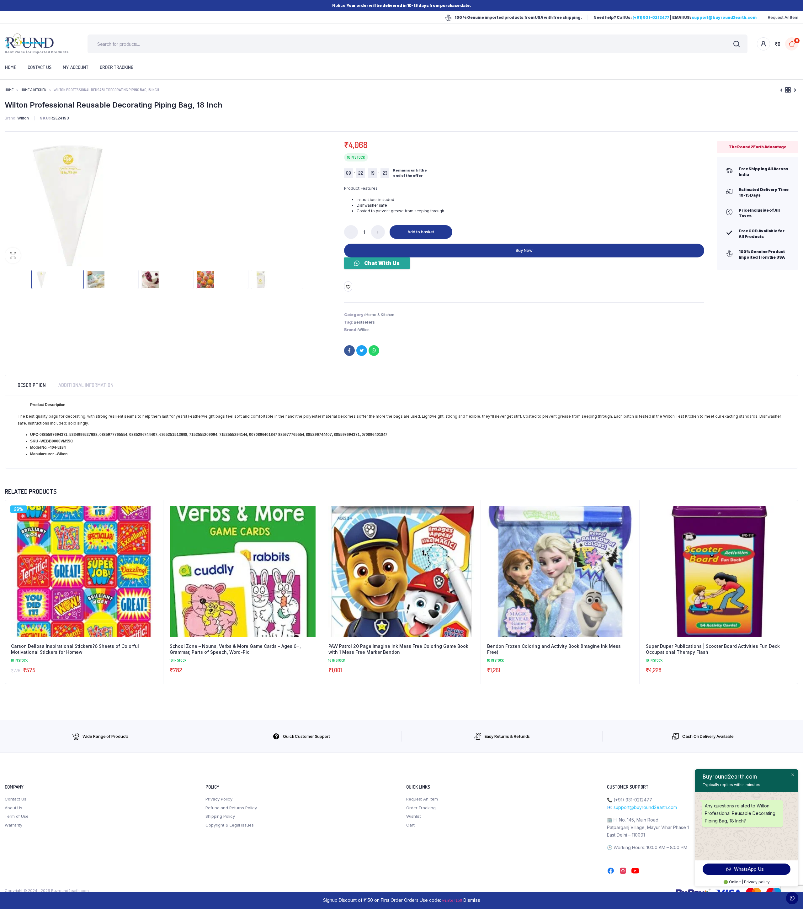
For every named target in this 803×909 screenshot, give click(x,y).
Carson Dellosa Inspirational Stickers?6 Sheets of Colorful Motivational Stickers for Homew (75, 649)
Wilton (364, 329)
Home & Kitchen (33, 89)
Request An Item (783, 17)
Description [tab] (32, 385)
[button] (13, 255)
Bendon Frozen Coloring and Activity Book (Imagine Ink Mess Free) (554, 649)
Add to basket (420, 231)
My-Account (75, 67)
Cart (410, 824)
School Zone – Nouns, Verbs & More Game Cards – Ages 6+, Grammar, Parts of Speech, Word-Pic (235, 649)
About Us (13, 807)
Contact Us (15, 798)
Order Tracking (116, 67)
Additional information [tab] (86, 385)
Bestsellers (364, 322)
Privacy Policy (218, 798)
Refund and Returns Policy (231, 807)
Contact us (39, 67)
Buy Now (524, 250)
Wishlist (413, 816)
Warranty (13, 824)
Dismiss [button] (471, 900)
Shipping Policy (220, 816)
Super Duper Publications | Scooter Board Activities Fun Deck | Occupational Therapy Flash (714, 649)
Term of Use (17, 816)
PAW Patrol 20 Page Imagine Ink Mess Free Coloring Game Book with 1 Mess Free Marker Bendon (398, 649)
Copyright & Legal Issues (229, 824)
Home (9, 89)
